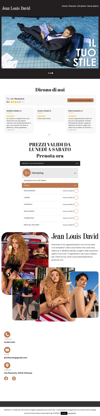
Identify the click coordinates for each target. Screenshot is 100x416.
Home (65, 6)
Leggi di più (72, 413)
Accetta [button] (64, 413)
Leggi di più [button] (41, 130)
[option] (50, 42)
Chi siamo (81, 6)
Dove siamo (93, 6)
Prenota (72, 6)
